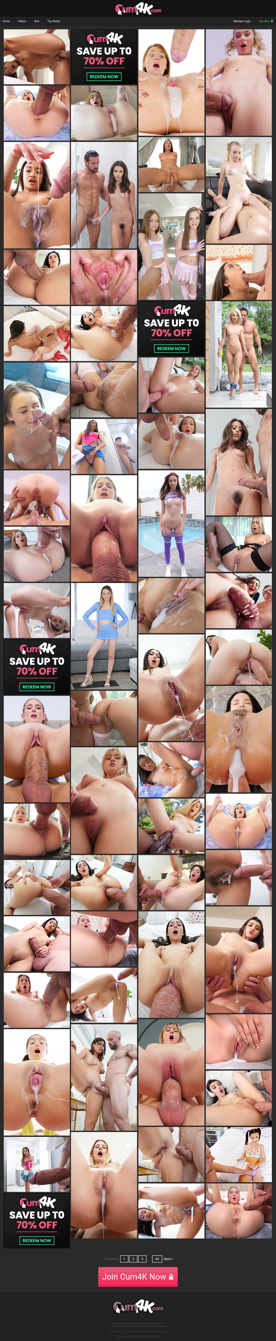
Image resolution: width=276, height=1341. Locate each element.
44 (157, 1259)
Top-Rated (53, 21)
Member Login (242, 21)
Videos (22, 21)
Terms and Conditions (131, 1331)
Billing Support (148, 1331)
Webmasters (161, 1331)
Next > (168, 1259)
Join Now (264, 21)
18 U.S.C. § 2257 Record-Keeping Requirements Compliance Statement (138, 1326)
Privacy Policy (115, 1331)
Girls (36, 21)
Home (6, 21)
